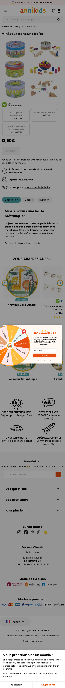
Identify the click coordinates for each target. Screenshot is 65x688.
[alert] (32, 344)
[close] (59, 327)
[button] (44, 355)
